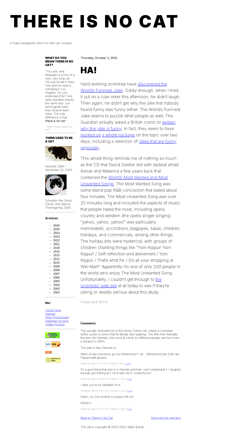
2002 (56, 292)
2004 (56, 284)
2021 (56, 244)
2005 (56, 281)
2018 (56, 247)
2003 (56, 288)
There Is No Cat (95, 21)
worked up (91, 134)
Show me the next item (166, 418)
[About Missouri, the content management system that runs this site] (52, 337)
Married (50, 314)
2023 (56, 236)
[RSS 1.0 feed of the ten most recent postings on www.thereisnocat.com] (48, 352)
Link (128, 363)
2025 (56, 229)
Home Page (53, 310)
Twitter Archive (55, 324)
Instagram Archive (57, 321)
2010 (56, 262)
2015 (56, 255)
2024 (56, 232)
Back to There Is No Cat (97, 418)
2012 (56, 258)
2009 (56, 266)
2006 (56, 277)
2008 (56, 270)
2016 (56, 251)
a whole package (118, 134)
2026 (56, 225)
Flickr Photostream (57, 317)
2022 (56, 240)
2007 (56, 273)
